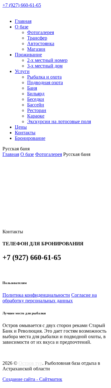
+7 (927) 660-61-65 (21, 5)
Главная (23, 21)
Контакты (25, 132)
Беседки (35, 99)
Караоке (35, 116)
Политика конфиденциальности (36, 295)
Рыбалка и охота (44, 77)
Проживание (28, 54)
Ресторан (36, 110)
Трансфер (37, 38)
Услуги (22, 71)
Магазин (36, 49)
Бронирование (30, 138)
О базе (21, 26)
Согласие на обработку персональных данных (49, 297)
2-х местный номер (47, 60)
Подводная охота (45, 82)
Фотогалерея (40, 32)
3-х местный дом (45, 65)
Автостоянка (40, 43)
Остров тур (30, 363)
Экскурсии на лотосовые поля (59, 121)
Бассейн (35, 104)
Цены (21, 127)
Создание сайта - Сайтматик (32, 379)
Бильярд (35, 93)
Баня (32, 88)
